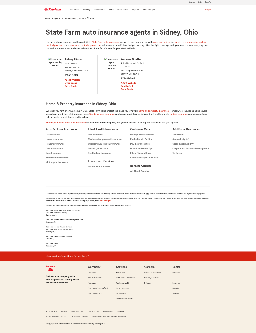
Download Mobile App (141, 148)
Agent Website (72, 80)
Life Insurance (95, 134)
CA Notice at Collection (79, 316)
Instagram (176, 283)
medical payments (55, 45)
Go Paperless (121, 293)
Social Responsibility (182, 144)
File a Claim (120, 272)
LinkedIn (175, 288)
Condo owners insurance (102, 114)
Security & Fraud (77, 311)
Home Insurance (54, 139)
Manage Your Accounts (142, 134)
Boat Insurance (53, 153)
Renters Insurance (55, 144)
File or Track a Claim (140, 153)
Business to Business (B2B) (98, 288)
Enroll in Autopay (122, 288)
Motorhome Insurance (57, 157)
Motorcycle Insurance (57, 162)
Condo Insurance (54, 148)
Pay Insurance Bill (122, 283)
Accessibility (108, 311)
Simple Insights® (180, 139)
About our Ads (51, 311)
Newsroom (178, 134)
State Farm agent (105, 201)
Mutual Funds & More (99, 166)
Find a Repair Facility (141, 139)
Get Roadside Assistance (125, 278)
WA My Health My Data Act (56, 316)
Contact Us (92, 272)
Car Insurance (53, 134)
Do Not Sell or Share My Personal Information (109, 316)
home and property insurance (154, 111)
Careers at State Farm (152, 272)
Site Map (120, 311)
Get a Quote (71, 86)
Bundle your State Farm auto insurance (66, 122)
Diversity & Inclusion (151, 278)
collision (203, 42)
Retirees (147, 283)
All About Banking (139, 171)
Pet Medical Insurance (99, 153)
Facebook (176, 272)
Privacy (64, 311)
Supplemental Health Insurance (104, 144)
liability (178, 42)
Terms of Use (94, 311)
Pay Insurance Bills (140, 144)
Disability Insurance (98, 148)
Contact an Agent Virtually (144, 157)
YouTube (175, 293)
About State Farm (94, 278)
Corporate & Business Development (190, 148)
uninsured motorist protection (85, 45)
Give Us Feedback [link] (95, 293)
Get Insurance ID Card (124, 298)
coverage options (161, 42)
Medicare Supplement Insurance (104, 139)
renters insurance (179, 114)
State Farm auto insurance (105, 42)
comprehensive (190, 42)
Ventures (177, 153)
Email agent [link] (71, 83)
